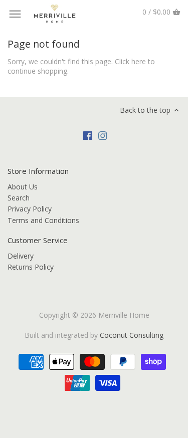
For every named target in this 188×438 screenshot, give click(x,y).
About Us (23, 186)
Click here (130, 61)
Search (19, 197)
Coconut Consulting (131, 335)
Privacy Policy (30, 208)
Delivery (21, 256)
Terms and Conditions (43, 220)
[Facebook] (87, 135)
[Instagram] (102, 135)
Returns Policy (31, 267)
